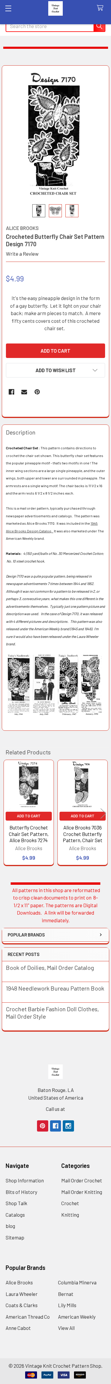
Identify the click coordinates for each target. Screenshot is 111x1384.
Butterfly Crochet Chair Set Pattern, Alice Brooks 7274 (29, 833)
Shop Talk (16, 1203)
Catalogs (15, 1215)
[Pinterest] (37, 391)
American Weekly (77, 1317)
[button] (55, 370)
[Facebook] (11, 391)
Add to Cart (29, 815)
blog (10, 1226)
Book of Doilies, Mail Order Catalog (50, 967)
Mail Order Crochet (81, 1180)
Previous (8, 813)
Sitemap (15, 1237)
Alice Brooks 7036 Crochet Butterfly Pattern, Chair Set (82, 833)
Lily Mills (67, 1305)
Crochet (70, 1203)
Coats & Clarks (22, 1305)
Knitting (70, 1215)
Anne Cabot (18, 1328)
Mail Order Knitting (81, 1192)
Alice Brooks (19, 1282)
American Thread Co (28, 1317)
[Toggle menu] (8, 8)
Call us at (55, 1109)
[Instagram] (68, 1125)
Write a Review (22, 254)
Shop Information (25, 1180)
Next (103, 813)
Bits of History (21, 1192)
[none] (55, 134)
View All (66, 1328)
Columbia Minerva (77, 1282)
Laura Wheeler (22, 1294)
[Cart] (101, 8)
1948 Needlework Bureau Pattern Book (55, 988)
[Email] (24, 391)
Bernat (65, 1294)
